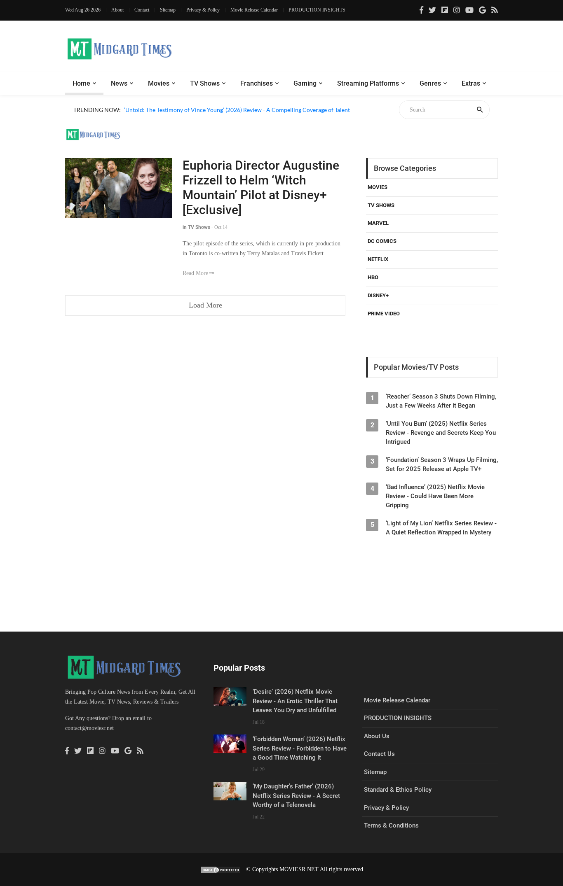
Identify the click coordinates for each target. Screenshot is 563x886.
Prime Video (384, 313)
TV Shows (205, 83)
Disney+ (378, 295)
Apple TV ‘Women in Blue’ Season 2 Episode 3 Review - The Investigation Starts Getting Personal (246, 119)
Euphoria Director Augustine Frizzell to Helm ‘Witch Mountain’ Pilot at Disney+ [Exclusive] (261, 187)
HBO (373, 277)
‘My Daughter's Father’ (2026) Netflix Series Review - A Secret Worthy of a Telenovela (296, 796)
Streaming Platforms (368, 83)
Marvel (378, 223)
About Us (376, 736)
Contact (141, 10)
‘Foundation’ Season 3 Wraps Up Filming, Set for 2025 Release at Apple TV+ (442, 464)
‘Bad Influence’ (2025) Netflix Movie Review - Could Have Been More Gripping (435, 496)
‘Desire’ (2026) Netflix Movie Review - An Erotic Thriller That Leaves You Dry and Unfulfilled (295, 701)
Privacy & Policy (203, 10)
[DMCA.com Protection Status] (220, 869)
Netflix (378, 259)
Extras (471, 83)
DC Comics (382, 241)
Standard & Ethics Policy (398, 789)
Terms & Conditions (391, 825)
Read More (195, 273)
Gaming (305, 83)
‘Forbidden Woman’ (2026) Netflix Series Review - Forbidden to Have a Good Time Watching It (300, 748)
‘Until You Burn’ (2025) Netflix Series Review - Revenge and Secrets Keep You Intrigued (441, 432)
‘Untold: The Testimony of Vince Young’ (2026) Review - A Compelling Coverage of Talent (237, 109)
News (119, 83)
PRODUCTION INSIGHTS (317, 10)
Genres (430, 83)
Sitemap (168, 10)
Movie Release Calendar (254, 10)
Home (81, 83)
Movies (158, 83)
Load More (205, 305)
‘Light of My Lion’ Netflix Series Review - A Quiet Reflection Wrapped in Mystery (441, 528)
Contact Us (379, 754)
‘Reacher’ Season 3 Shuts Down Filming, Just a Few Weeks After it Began (441, 401)
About (117, 10)
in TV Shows (196, 227)
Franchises (256, 83)
